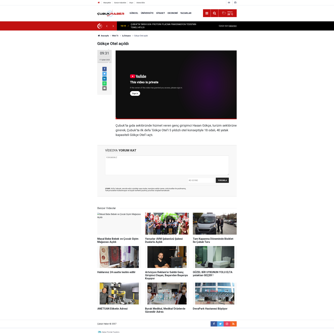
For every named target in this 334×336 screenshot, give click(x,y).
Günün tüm (228, 26)
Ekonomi (173, 13)
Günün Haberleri (120, 3)
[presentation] (106, 26)
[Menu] (206, 13)
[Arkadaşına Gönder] (104, 88)
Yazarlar (185, 13)
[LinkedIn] (104, 79)
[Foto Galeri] (235, 2)
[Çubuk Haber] (110, 13)
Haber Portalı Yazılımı (110, 332)
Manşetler (107, 3)
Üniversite (147, 13)
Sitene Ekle (140, 3)
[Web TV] (229, 2)
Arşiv (131, 3)
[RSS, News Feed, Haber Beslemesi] (233, 323)
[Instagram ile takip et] (227, 323)
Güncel (134, 13)
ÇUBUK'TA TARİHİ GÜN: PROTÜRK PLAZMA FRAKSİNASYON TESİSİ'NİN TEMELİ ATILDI (163, 26)
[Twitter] (104, 74)
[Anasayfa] (98, 3)
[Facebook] (104, 69)
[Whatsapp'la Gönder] (104, 83)
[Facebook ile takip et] (214, 323)
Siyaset (160, 13)
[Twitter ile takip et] (220, 323)
